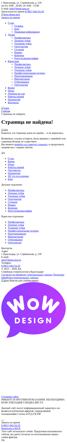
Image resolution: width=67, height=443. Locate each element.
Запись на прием (10, 17)
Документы (14, 170)
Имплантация (15, 236)
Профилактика (16, 190)
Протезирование (17, 233)
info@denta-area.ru (19, 8)
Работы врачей (16, 167)
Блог (10, 179)
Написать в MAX (11, 428)
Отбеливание (15, 239)
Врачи (11, 161)
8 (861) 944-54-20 (34, 11)
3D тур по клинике (18, 176)
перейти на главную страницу (31, 144)
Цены (11, 164)
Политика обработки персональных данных (32, 276)
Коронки (13, 208)
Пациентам (14, 173)
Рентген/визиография (20, 210)
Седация (12, 202)
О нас (11, 158)
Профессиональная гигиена (23, 230)
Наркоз (12, 205)
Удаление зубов (16, 196)
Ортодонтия (14, 199)
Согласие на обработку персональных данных (27, 274)
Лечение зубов (16, 193)
